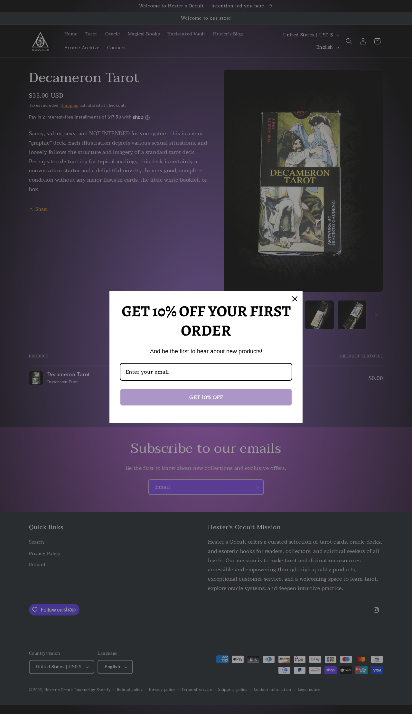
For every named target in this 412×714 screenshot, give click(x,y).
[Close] (295, 299)
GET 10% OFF (206, 397)
